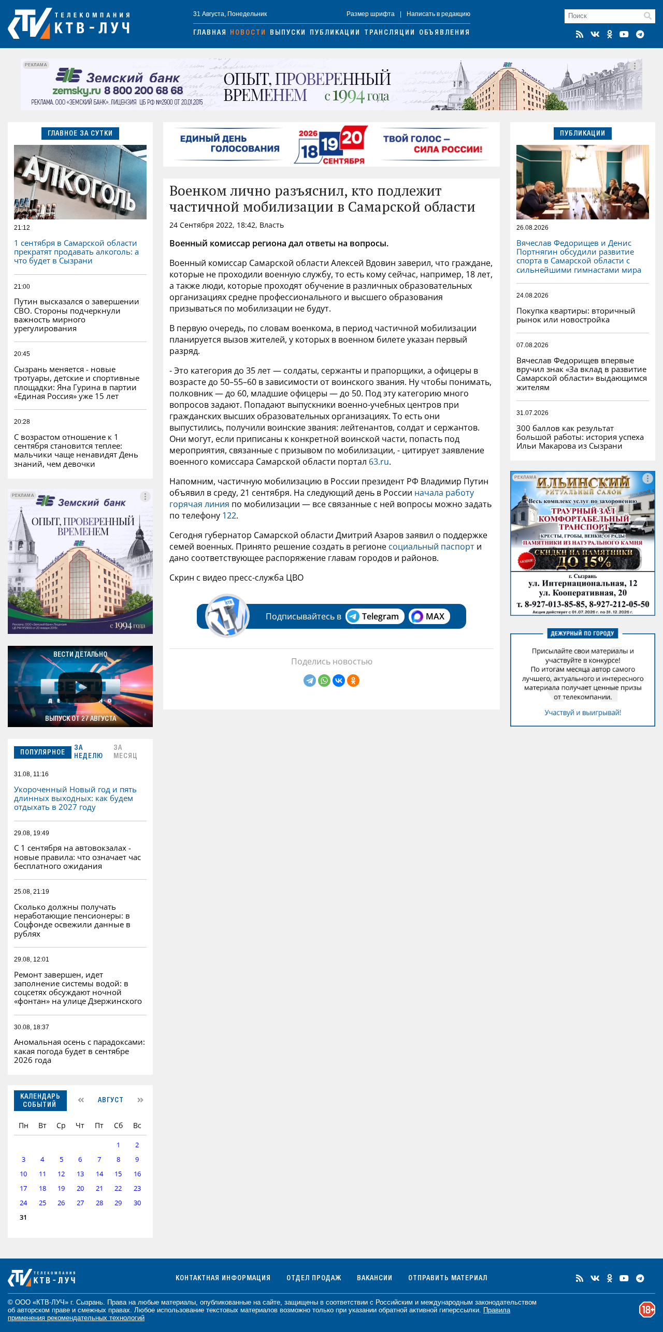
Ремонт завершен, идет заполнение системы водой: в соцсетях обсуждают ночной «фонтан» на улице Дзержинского (78, 988)
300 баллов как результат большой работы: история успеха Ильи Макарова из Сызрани (580, 437)
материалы (178, 1302)
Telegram (380, 616)
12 (61, 1174)
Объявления (444, 33)
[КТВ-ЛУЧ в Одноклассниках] (609, 34)
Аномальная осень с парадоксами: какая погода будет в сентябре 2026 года (79, 1051)
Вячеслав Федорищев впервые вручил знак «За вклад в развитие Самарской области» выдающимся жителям (581, 373)
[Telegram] (310, 680)
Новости (248, 33)
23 (137, 1188)
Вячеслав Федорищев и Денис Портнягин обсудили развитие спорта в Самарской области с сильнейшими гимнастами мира (578, 256)
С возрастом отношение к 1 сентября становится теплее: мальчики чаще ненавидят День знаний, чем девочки (76, 450)
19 (61, 1188)
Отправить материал (447, 1278)
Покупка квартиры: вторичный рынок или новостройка (576, 314)
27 (80, 1202)
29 (118, 1202)
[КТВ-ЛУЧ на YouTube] (624, 34)
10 (23, 1174)
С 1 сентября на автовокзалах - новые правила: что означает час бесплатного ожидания (77, 856)
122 (229, 515)
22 (118, 1188)
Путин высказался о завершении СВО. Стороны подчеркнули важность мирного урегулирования (76, 314)
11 (42, 1174)
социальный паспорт (431, 546)
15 (118, 1174)
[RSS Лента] (579, 34)
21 (99, 1188)
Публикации (335, 33)
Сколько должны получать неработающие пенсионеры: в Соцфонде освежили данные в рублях (72, 920)
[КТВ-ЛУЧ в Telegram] (640, 34)
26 (61, 1202)
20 (80, 1188)
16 (137, 1174)
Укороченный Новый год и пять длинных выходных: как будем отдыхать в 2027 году (75, 798)
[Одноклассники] (353, 680)
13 (80, 1174)
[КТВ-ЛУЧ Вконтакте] (595, 34)
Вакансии (375, 1278)
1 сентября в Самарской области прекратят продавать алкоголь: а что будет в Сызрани (76, 252)
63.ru (378, 461)
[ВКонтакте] (339, 680)
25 (42, 1202)
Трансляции (389, 33)
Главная (210, 33)
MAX (435, 616)
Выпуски (288, 33)
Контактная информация (223, 1278)
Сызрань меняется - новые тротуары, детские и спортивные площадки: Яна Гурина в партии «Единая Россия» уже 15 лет (76, 382)
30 (137, 1202)
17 (23, 1188)
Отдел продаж (313, 1278)
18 (42, 1188)
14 (99, 1174)
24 (23, 1202)
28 (99, 1202)
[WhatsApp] (324, 680)
